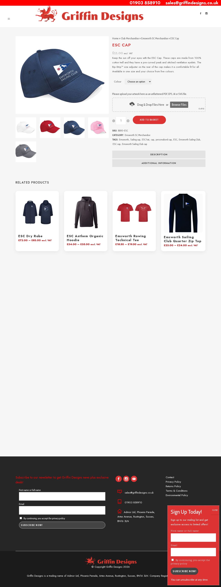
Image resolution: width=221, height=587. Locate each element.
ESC (175, 139)
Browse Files (179, 105)
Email (21, 504)
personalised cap (164, 139)
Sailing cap (135, 139)
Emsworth (124, 139)
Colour (117, 81)
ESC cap (117, 144)
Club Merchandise (130, 38)
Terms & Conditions (177, 491)
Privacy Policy (173, 482)
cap (152, 139)
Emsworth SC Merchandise (154, 38)
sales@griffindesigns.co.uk (139, 493)
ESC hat (145, 139)
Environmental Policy (177, 495)
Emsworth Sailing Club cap (134, 144)
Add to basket (149, 119)
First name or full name (30, 490)
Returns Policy (173, 486)
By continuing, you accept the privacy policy (44, 518)
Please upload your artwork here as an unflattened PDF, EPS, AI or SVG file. (149, 94)
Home (115, 38)
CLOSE (215, 510)
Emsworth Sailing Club (189, 139)
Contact (170, 477)
